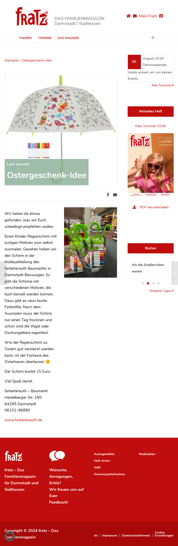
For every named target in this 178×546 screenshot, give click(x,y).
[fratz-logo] (32, 16)
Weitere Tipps (160, 290)
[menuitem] (25, 38)
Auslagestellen (104, 454)
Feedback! (58, 502)
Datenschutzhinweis (136, 535)
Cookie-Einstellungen (164, 534)
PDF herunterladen (154, 207)
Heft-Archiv (102, 461)
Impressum (109, 535)
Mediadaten (147, 454)
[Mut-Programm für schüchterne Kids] (174, 273)
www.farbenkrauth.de (23, 420)
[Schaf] (3, 273)
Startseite (11, 60)
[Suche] (153, 38)
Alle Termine (162, 85)
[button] (142, 283)
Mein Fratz (148, 16)
